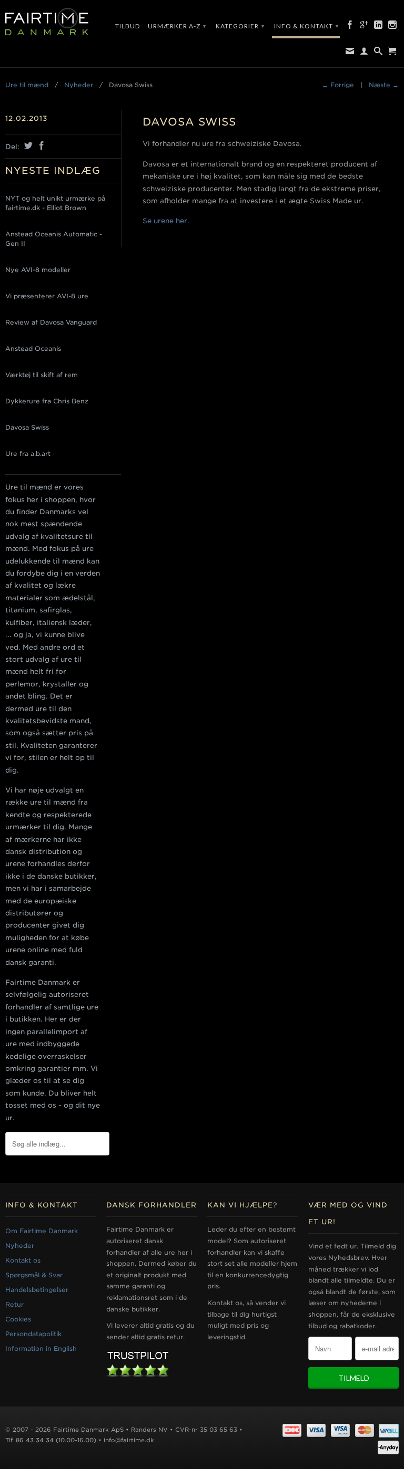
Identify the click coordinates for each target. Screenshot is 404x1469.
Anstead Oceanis (33, 348)
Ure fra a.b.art (27, 453)
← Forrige (338, 85)
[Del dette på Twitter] (27, 145)
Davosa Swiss (27, 427)
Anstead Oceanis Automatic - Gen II (53, 238)
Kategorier (240, 26)
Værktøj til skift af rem (41, 375)
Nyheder (19, 1245)
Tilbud (127, 26)
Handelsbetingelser (36, 1290)
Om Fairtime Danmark (41, 1231)
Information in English (41, 1348)
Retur (14, 1304)
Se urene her (165, 221)
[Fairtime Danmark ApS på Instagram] (392, 26)
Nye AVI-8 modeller (37, 270)
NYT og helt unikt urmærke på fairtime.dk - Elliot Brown (55, 203)
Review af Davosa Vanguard (51, 322)
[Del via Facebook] (40, 145)
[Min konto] (364, 53)
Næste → (384, 85)
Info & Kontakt (306, 26)
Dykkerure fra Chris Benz (46, 401)
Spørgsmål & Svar (34, 1275)
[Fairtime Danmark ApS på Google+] (364, 26)
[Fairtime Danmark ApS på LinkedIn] (378, 26)
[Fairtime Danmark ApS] (50, 22)
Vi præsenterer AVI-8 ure (46, 296)
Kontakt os (23, 1260)
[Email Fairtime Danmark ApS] (350, 53)
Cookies (18, 1319)
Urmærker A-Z (177, 26)
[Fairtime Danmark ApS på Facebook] (350, 26)
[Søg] (378, 53)
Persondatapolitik (33, 1334)
